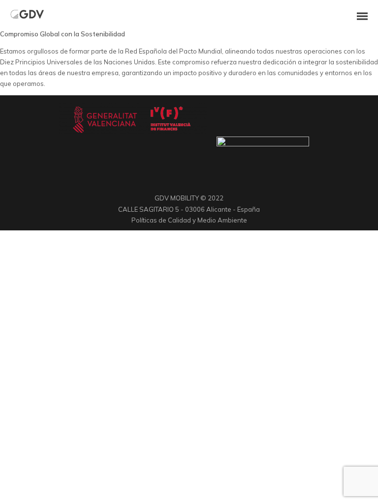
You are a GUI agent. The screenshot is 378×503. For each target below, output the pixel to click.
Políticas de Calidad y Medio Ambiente (189, 220)
